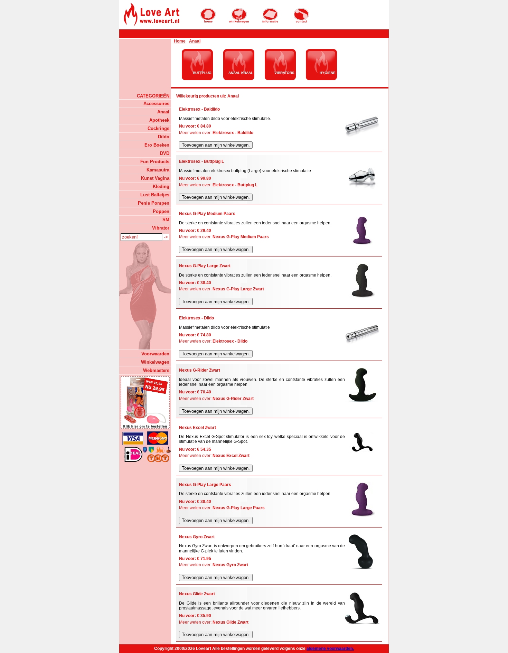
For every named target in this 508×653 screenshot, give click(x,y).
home (208, 21)
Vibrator (160, 228)
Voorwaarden (155, 353)
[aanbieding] (145, 402)
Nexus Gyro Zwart (230, 564)
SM (165, 219)
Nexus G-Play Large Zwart (238, 289)
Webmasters (156, 370)
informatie (270, 21)
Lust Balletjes (154, 194)
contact (301, 21)
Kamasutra (158, 169)
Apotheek (159, 120)
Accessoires (156, 103)
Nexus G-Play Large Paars (239, 507)
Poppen (161, 211)
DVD (164, 153)
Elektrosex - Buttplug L (235, 185)
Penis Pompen (153, 203)
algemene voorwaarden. (330, 648)
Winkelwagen (155, 362)
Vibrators (284, 73)
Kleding (161, 186)
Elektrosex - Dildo (230, 341)
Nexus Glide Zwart (230, 622)
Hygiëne (328, 73)
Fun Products (154, 161)
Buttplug (202, 73)
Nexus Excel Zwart (231, 455)
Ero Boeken (156, 145)
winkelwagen (239, 21)
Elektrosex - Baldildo (233, 132)
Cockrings (158, 128)
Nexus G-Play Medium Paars (241, 236)
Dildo (163, 136)
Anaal (163, 111)
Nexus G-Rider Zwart (233, 398)
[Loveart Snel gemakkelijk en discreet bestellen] (152, 25)
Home (180, 41)
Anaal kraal (240, 73)
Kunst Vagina (155, 178)
